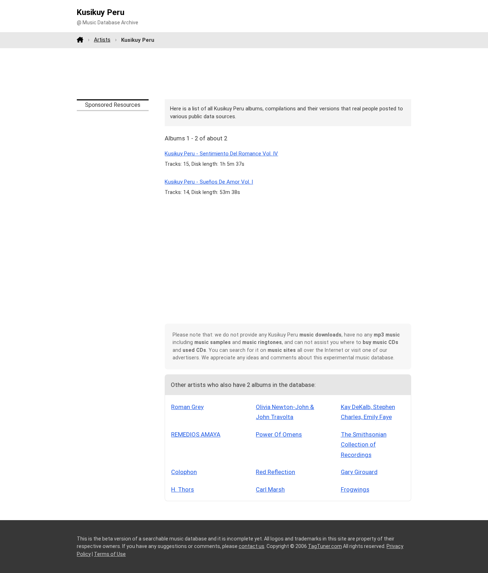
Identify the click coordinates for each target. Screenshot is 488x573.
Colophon (184, 471)
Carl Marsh (270, 489)
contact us (251, 546)
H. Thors (182, 489)
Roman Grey (187, 406)
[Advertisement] (244, 74)
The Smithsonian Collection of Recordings (364, 444)
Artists (102, 39)
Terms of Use (110, 554)
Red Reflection (275, 471)
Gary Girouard (359, 471)
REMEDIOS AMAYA (195, 434)
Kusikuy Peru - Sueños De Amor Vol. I (209, 182)
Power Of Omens (279, 434)
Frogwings (355, 489)
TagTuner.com (325, 546)
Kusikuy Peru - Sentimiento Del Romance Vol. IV (221, 153)
